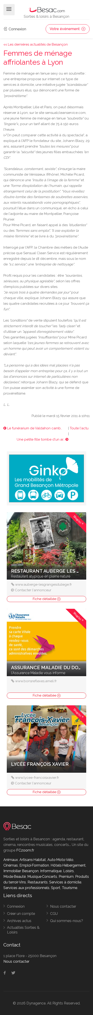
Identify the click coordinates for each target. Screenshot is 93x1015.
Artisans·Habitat (32, 860)
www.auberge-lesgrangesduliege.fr (43, 585)
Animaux (10, 860)
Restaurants (38, 882)
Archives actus (19, 921)
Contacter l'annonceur (33, 590)
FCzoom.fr (25, 850)
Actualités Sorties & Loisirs (23, 929)
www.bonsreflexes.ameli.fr (36, 681)
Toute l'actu (79, 428)
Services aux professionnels (26, 888)
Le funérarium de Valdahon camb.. (34, 428)
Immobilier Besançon (21, 871)
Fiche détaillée (45, 599)
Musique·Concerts (42, 876)
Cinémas (10, 865)
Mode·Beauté (14, 876)
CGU (54, 913)
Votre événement (65, 29)
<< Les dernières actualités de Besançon (35, 44)
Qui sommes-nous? (66, 921)
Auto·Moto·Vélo (60, 860)
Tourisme (69, 888)
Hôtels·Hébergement (68, 865)
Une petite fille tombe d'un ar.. (41, 439)
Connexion (17, 29)
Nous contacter (63, 906)
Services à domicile (65, 882)
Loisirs (68, 871)
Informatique (51, 871)
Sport (55, 888)
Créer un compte (21, 913)
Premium (66, 876)
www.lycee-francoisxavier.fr (37, 778)
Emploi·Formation (34, 865)
